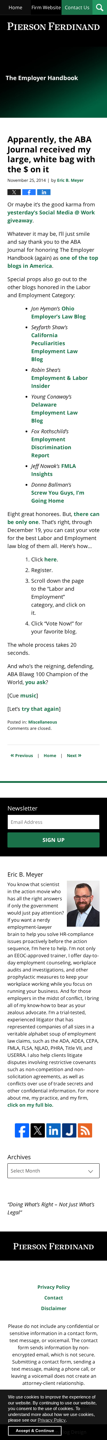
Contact (53, 1297)
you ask (35, 682)
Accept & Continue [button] (35, 1430)
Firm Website (46, 7)
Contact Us (77, 7)
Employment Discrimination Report (51, 447)
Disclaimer (53, 1308)
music (28, 695)
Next (74, 755)
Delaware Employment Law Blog (54, 412)
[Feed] (85, 1130)
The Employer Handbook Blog (53, 26)
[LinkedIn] (53, 1130)
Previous (21, 755)
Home (15, 7)
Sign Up (53, 839)
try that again (40, 708)
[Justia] (69, 1130)
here (50, 559)
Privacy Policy (53, 1287)
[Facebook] (22, 1130)
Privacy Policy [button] (52, 1420)
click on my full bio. (30, 1105)
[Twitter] (38, 1130)
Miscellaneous (42, 722)
